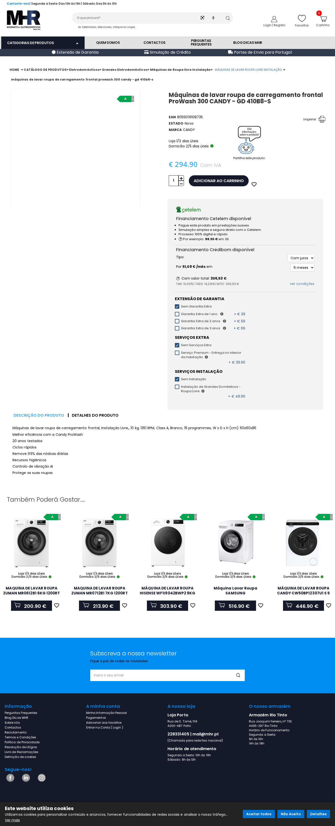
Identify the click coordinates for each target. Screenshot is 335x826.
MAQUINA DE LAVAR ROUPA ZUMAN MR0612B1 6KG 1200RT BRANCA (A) (31, 593)
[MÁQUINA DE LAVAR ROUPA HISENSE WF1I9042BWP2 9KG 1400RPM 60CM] (167, 542)
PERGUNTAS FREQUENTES (201, 42)
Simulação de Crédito (170, 52)
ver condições (302, 283)
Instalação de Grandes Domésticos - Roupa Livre (211, 389)
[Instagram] (41, 781)
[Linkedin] (25, 781)
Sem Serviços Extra (196, 345)
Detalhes (318, 814)
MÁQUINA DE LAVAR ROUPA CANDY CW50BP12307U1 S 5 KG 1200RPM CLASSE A (303, 593)
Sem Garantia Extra (196, 306)
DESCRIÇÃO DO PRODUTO (38, 415)
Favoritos (302, 25)
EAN (172, 117)
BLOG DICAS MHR (247, 42)
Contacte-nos (18, 3)
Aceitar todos (258, 814)
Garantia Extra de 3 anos (201, 328)
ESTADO (176, 123)
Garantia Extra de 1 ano (200, 314)
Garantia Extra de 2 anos (201, 321)
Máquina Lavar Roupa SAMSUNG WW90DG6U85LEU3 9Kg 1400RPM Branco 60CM (235, 595)
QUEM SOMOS (108, 42)
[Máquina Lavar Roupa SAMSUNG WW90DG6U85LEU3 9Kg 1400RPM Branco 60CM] (235, 542)
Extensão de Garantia (77, 52)
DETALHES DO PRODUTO (95, 415)
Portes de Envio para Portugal (262, 52)
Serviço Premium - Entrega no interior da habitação (211, 355)
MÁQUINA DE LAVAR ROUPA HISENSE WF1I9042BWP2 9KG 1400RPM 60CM (167, 593)
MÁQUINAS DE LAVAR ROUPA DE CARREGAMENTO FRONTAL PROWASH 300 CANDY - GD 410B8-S (82, 79)
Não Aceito (291, 814)
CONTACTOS (154, 42)
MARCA (175, 129)
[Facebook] (9, 781)
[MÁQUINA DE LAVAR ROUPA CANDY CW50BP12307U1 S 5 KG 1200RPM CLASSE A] (303, 542)
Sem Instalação (193, 379)
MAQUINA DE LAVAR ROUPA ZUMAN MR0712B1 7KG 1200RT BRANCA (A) (99, 593)
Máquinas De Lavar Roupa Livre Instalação (248, 70)
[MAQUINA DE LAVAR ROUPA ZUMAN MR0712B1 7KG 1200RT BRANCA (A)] (99, 542)
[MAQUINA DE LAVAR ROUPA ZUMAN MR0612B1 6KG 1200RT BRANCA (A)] (31, 542)
